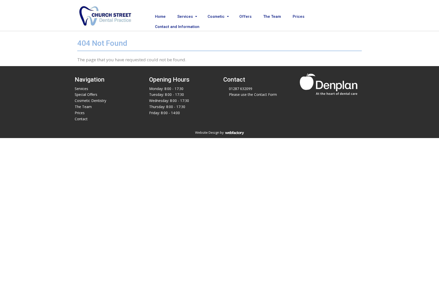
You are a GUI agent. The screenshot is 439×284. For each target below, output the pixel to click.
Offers (245, 16)
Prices (298, 16)
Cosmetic (216, 16)
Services (185, 16)
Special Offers (86, 94)
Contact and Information (177, 26)
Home (160, 16)
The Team (272, 16)
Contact (81, 118)
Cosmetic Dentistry (90, 100)
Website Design (207, 132)
